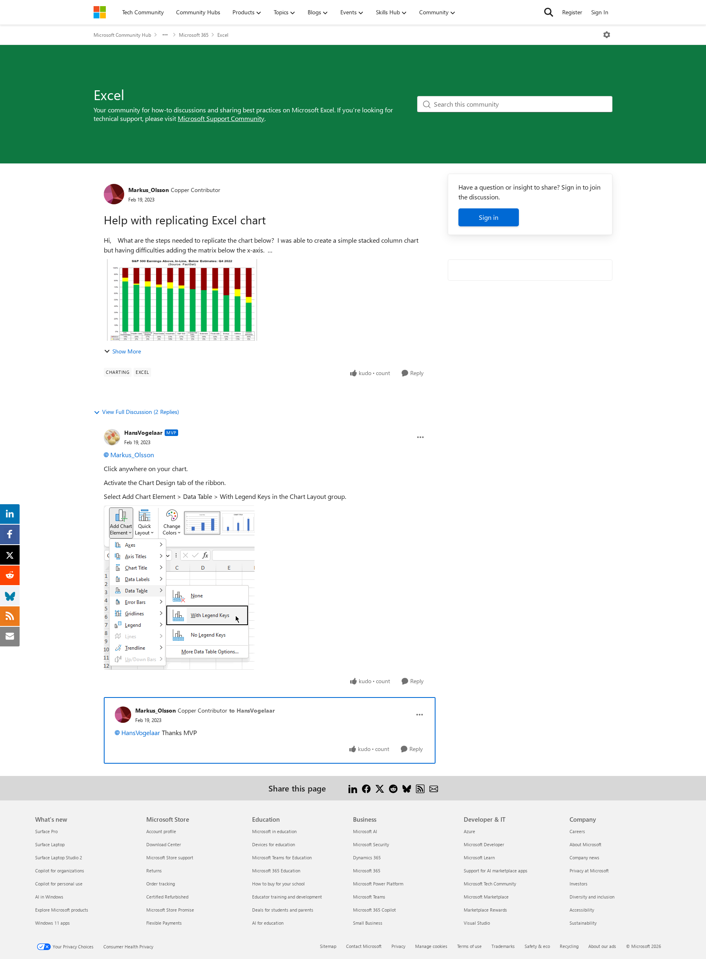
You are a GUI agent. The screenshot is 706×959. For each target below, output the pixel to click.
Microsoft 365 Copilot (374, 910)
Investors (579, 884)
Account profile (161, 831)
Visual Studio (477, 923)
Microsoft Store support (169, 857)
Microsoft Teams (369, 897)
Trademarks (503, 946)
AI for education (268, 923)
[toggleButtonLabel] (606, 34)
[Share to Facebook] (366, 788)
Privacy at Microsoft (589, 870)
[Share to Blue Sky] (406, 788)
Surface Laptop (50, 844)
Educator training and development (287, 897)
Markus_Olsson (148, 190)
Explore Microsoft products (61, 910)
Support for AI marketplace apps (495, 870)
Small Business (367, 923)
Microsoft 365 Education (276, 870)
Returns (154, 870)
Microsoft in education (274, 831)
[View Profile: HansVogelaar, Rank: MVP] (112, 437)
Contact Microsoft (364, 946)
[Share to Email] (433, 788)
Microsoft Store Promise (170, 910)
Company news (584, 857)
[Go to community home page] (100, 12)
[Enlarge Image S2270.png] (179, 587)
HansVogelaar (143, 432)
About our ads (602, 946)
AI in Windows (49, 897)
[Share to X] (379, 788)
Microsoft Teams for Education (282, 857)
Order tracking (160, 884)
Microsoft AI (365, 831)
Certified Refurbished (167, 897)
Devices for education (273, 844)
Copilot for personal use (59, 884)
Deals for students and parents (282, 910)
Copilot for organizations (59, 870)
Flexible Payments (164, 923)
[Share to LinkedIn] (353, 788)
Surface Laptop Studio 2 (58, 857)
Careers (577, 831)
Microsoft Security (371, 844)
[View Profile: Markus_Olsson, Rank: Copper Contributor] (114, 194)
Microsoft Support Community (221, 118)
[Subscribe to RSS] (420, 788)
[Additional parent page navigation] (165, 34)
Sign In (599, 12)
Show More (126, 351)
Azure (469, 831)
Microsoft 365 (193, 34)
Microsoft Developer (484, 844)
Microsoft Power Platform (378, 884)
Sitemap (328, 946)
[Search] (549, 12)
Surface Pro (46, 831)
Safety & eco (537, 946)
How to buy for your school (278, 884)
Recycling (569, 946)
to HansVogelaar (252, 710)
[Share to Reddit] (393, 788)
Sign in (488, 217)
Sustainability (583, 923)
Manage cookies (431, 946)
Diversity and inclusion (592, 897)
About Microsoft (585, 844)
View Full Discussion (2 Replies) (140, 412)
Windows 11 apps (52, 923)
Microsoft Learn (479, 857)
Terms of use (469, 946)
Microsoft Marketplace (486, 897)
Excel (222, 34)
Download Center (163, 844)
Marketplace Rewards (485, 910)
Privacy (398, 946)
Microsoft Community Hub (122, 34)
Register (572, 12)
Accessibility (582, 910)
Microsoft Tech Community (490, 884)
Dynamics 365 (367, 857)
